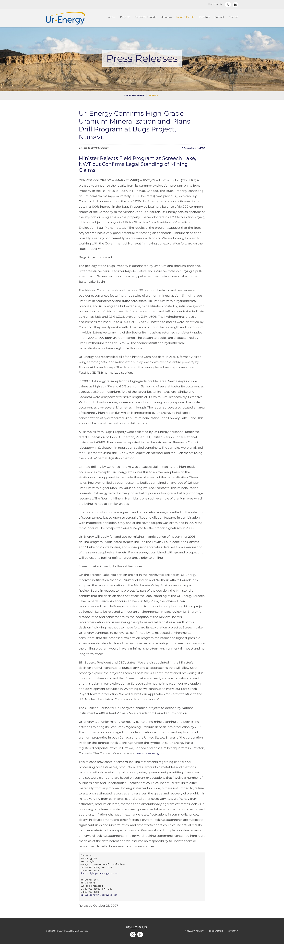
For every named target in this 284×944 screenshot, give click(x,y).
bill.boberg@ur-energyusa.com (99, 895)
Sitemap (233, 931)
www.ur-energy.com (151, 753)
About (112, 17)
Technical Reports (145, 17)
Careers (233, 17)
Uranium (166, 17)
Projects (125, 17)
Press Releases (134, 95)
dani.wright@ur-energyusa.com (99, 873)
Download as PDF (194, 148)
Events (153, 95)
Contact (219, 17)
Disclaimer (216, 931)
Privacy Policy (194, 931)
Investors (204, 17)
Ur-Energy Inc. (60, 931)
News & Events (185, 17)
